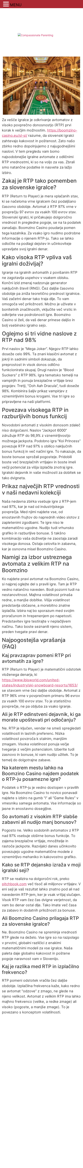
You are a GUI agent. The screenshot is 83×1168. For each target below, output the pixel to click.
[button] (6, 4)
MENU (16, 5)
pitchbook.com (14, 884)
